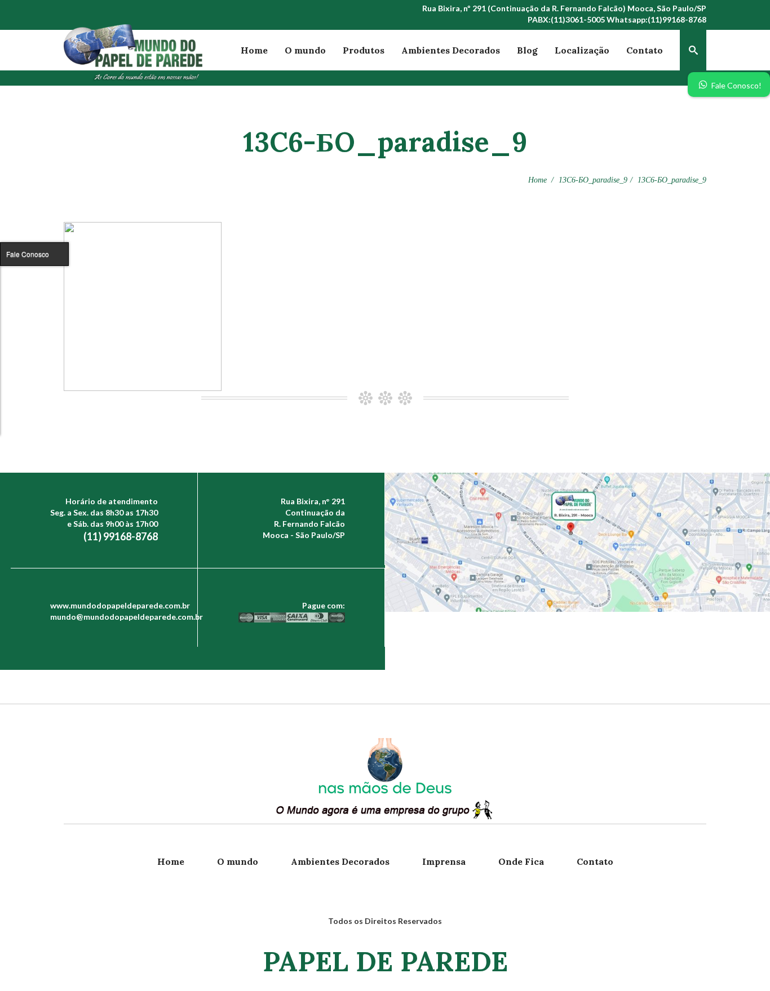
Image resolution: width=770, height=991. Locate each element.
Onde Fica (521, 861)
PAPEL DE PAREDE (385, 961)
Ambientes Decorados (450, 50)
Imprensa (444, 861)
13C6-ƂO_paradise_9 (593, 180)
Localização (582, 50)
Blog (527, 50)
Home (254, 50)
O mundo (305, 50)
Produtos (363, 50)
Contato (644, 50)
